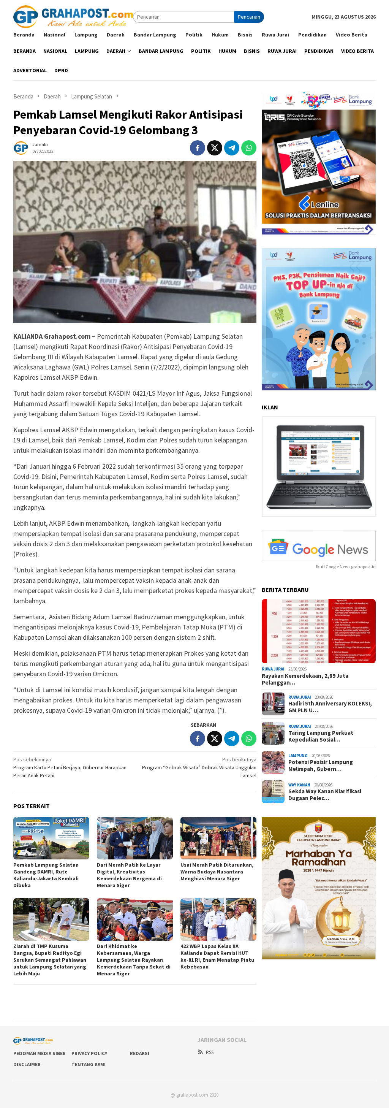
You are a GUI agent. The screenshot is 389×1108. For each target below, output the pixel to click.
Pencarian (249, 16)
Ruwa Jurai (273, 669)
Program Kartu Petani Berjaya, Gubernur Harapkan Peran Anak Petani (70, 767)
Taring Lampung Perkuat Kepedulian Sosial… (320, 736)
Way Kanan (299, 785)
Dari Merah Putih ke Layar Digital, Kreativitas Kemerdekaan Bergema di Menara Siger (129, 875)
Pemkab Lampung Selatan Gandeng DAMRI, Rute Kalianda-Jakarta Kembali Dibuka (46, 875)
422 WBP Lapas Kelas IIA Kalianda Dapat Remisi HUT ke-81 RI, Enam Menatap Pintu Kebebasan (217, 956)
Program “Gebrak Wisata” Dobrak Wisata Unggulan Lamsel (199, 767)
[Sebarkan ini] (197, 147)
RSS (209, 1052)
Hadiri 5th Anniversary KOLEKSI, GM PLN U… (330, 707)
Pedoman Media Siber (39, 1053)
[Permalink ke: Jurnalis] (20, 147)
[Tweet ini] (214, 147)
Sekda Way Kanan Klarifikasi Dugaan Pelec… (324, 795)
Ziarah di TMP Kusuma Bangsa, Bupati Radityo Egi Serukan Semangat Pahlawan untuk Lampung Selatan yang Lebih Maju (49, 960)
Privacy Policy (89, 1053)
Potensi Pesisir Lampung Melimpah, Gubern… (320, 765)
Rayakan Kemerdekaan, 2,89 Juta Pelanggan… (305, 679)
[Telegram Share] (231, 147)
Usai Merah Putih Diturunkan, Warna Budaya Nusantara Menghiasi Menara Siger (216, 871)
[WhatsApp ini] (248, 147)
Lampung (298, 755)
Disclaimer (27, 1064)
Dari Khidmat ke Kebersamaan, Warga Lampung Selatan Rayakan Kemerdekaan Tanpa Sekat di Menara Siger (134, 960)
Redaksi (139, 1053)
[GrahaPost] (73, 16)
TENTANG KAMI (88, 1064)
